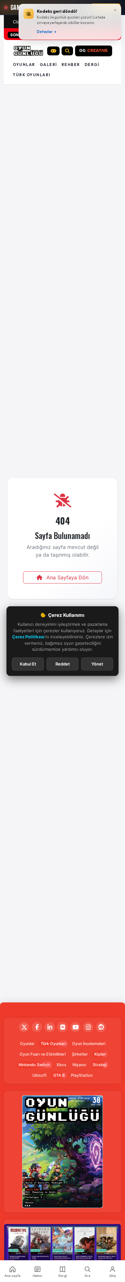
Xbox (61, 1064)
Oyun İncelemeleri (88, 1043)
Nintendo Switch (34, 1064)
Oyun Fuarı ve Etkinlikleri (43, 1054)
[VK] (62, 1027)
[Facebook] (37, 1027)
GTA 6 (59, 1075)
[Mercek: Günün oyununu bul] (67, 50)
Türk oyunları (31, 74)
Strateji (99, 1064)
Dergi (92, 64)
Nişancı (79, 1064)
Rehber (71, 64)
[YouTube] (75, 1027)
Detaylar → (47, 31)
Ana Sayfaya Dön (66, 577)
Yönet (97, 663)
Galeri (48, 64)
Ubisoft (39, 1075)
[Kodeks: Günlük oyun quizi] (53, 50)
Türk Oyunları (53, 1043)
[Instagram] (88, 1027)
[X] (24, 1027)
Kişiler (100, 1054)
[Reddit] (101, 1027)
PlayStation (82, 1075)
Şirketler (80, 1054)
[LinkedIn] (50, 1027)
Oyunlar (24, 64)
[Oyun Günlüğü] (28, 51)
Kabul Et (28, 663)
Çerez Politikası (28, 636)
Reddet (62, 663)
